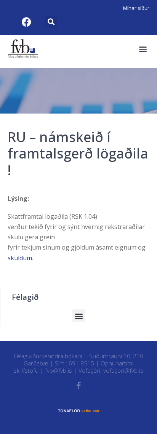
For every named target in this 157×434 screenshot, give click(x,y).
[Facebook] (26, 21)
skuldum (20, 258)
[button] (51, 22)
